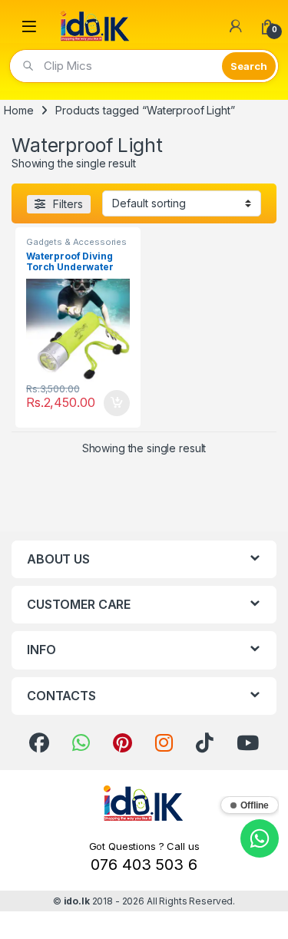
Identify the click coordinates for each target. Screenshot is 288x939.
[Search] (249, 66)
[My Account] (235, 26)
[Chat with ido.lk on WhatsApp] (259, 838)
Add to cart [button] (117, 403)
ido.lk (77, 901)
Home (18, 110)
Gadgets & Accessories (76, 241)
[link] (39, 743)
